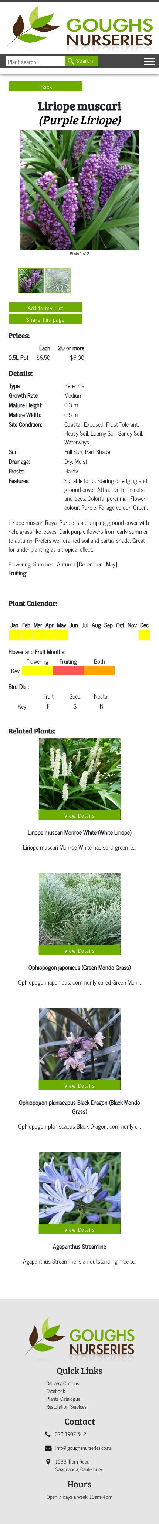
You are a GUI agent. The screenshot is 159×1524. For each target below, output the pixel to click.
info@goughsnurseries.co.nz (83, 1447)
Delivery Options (62, 1383)
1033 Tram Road (78, 1465)
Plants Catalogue (63, 1398)
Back (47, 86)
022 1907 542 (70, 1434)
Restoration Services (66, 1406)
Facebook (55, 1391)
